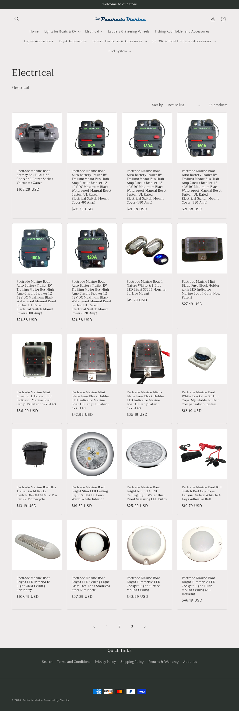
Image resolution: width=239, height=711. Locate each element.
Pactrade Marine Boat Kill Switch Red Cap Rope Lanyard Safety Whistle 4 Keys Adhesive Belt (202, 493)
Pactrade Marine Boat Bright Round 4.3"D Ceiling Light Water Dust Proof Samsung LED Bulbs (147, 493)
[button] (17, 19)
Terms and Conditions (73, 662)
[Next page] (145, 627)
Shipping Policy (132, 662)
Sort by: (158, 105)
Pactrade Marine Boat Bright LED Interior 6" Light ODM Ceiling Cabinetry (33, 584)
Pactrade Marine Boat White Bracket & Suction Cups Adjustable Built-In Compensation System (201, 398)
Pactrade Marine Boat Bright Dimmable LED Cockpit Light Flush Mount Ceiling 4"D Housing (198, 586)
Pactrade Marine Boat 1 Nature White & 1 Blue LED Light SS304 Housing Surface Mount (147, 288)
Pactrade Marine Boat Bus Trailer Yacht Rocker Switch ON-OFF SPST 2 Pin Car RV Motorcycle (37, 493)
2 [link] (120, 626)
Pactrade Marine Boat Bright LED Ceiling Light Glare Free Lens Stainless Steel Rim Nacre (91, 584)
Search (47, 662)
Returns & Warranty (163, 662)
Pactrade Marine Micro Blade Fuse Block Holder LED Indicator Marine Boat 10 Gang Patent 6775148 (145, 400)
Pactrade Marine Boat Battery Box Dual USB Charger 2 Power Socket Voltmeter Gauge (35, 177)
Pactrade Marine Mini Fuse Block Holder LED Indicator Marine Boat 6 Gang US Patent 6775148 (36, 398)
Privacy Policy (105, 662)
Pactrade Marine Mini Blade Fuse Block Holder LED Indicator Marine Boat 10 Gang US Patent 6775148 (90, 400)
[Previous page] (94, 627)
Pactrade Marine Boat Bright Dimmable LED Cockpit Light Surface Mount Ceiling (143, 584)
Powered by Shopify (56, 700)
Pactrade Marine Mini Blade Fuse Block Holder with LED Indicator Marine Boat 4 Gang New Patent (201, 289)
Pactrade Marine (33, 700)
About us (190, 662)
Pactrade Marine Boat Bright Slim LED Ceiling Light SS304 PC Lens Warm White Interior (90, 493)
